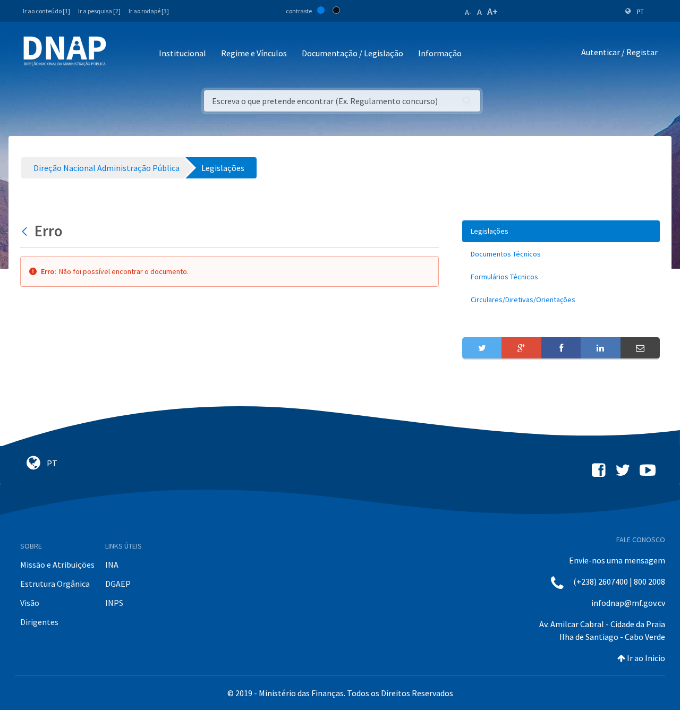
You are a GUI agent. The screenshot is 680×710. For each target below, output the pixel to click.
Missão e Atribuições (57, 564)
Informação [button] (440, 53)
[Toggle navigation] (121, 53)
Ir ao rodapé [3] (149, 11)
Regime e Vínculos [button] (254, 53)
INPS (114, 602)
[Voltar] (25, 231)
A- (468, 12)
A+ (492, 11)
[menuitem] (561, 231)
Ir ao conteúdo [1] (46, 11)
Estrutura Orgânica (55, 583)
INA (111, 564)
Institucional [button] (182, 53)
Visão (29, 602)
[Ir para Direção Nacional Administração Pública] (64, 50)
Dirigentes (39, 622)
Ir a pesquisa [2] (99, 11)
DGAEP (118, 583)
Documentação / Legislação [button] (352, 53)
